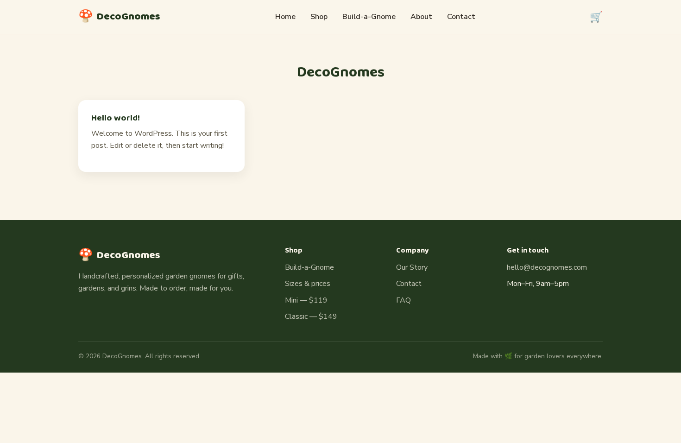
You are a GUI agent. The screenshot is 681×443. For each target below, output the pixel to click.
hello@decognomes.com (547, 267)
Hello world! (115, 118)
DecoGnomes (119, 16)
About (421, 17)
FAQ (403, 300)
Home (285, 17)
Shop (319, 17)
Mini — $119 (306, 300)
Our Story (412, 267)
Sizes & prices (307, 283)
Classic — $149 (311, 316)
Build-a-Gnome (369, 17)
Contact (461, 17)
